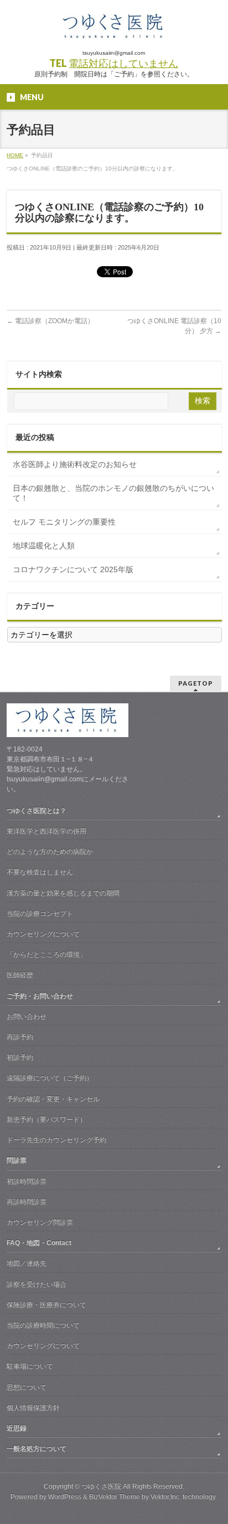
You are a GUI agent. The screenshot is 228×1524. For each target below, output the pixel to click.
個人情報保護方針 (33, 1408)
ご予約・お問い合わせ (40, 996)
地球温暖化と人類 (44, 545)
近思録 (17, 1428)
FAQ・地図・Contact (39, 1243)
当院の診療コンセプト (40, 913)
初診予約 (20, 1057)
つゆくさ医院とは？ (36, 811)
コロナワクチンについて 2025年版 (73, 569)
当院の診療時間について (43, 1325)
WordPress (64, 1497)
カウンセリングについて (43, 934)
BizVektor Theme (114, 1497)
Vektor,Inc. (166, 1497)
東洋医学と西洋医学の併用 (46, 831)
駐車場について (30, 1366)
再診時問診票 (26, 1202)
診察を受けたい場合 (36, 1284)
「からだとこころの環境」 (46, 954)
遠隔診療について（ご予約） (50, 1078)
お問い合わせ (26, 1016)
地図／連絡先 (26, 1263)
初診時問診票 (26, 1181)
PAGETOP (195, 683)
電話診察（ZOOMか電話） (50, 321)
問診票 (17, 1160)
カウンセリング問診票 (40, 1222)
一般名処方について (36, 1449)
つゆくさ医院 (101, 1486)
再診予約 (20, 1037)
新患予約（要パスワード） (46, 1119)
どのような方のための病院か (50, 852)
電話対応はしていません (123, 63)
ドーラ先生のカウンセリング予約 (56, 1140)
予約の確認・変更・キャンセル (53, 1099)
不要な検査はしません (40, 872)
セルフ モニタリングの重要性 (64, 521)
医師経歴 (20, 975)
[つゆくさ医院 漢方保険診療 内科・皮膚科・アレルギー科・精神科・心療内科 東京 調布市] (114, 30)
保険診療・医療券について (46, 1305)
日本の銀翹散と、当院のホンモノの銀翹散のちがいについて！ (113, 493)
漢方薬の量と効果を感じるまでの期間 (63, 893)
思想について (26, 1387)
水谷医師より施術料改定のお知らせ (75, 464)
